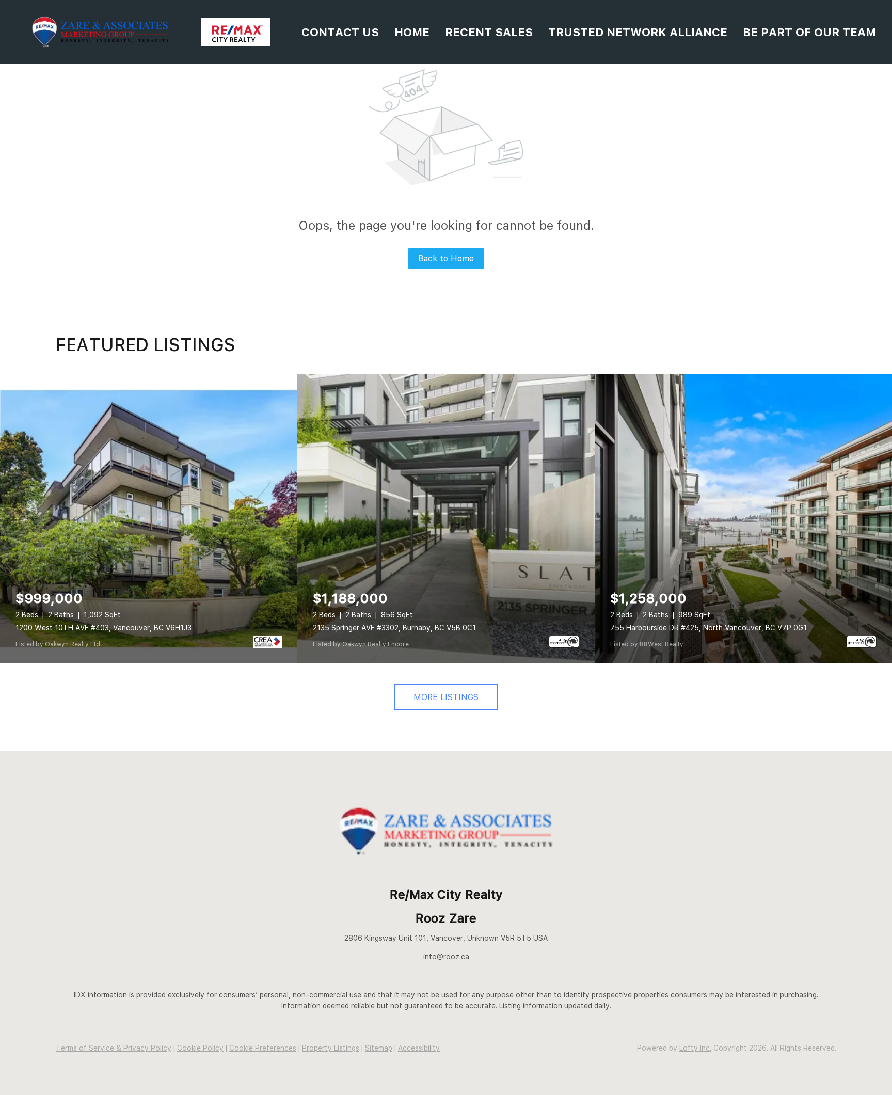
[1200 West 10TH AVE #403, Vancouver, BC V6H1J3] (148, 518)
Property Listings (330, 1048)
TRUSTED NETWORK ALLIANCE (637, 32)
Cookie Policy (200, 1048)
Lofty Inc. (695, 1048)
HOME (411, 32)
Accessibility (419, 1048)
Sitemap (378, 1048)
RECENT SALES (489, 32)
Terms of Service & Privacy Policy (113, 1048)
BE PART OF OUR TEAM (809, 32)
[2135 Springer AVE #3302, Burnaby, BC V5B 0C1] (446, 518)
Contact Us (340, 32)
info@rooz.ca (446, 957)
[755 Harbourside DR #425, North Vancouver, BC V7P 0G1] (743, 518)
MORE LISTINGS (446, 697)
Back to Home (446, 258)
